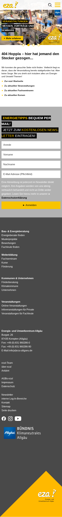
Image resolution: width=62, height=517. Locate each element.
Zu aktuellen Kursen (14, 95)
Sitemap (6, 406)
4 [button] (38, 45)
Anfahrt (5, 370)
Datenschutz (8, 386)
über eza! (6, 366)
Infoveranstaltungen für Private (18, 309)
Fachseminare (9, 258)
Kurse (5, 262)
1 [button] (23, 45)
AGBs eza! (7, 378)
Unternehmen (9, 290)
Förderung (7, 266)
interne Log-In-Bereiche (14, 398)
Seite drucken (9, 410)
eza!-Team (7, 363)
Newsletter (7, 394)
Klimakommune (10, 286)
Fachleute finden (10, 247)
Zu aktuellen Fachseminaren (19, 90)
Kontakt (6, 402)
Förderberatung (10, 282)
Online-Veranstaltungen (14, 305)
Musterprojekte (9, 239)
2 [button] (28, 45)
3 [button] (33, 45)
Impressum (7, 382)
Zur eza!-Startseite (13, 81)
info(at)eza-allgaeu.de (20, 350)
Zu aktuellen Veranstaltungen (19, 86)
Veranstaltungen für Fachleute (18, 313)
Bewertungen (9, 243)
